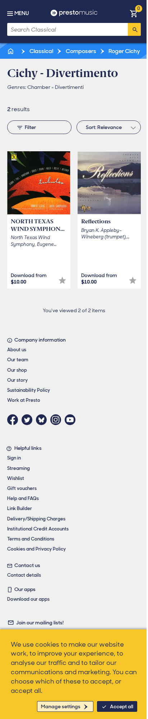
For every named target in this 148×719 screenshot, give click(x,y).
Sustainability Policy (28, 390)
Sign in (14, 458)
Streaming (18, 468)
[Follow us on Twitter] (29, 419)
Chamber (38, 87)
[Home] (11, 51)
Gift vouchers (22, 488)
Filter (30, 127)
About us (16, 350)
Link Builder (19, 508)
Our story (17, 380)
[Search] (134, 29)
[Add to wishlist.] (62, 280)
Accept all (121, 706)
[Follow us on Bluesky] (43, 419)
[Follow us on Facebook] (14, 419)
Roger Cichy (123, 51)
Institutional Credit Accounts (38, 529)
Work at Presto (23, 400)
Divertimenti (69, 87)
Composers (80, 51)
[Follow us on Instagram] (57, 419)
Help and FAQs (23, 498)
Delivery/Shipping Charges (36, 519)
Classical (40, 51)
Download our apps (28, 599)
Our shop (17, 370)
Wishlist (15, 478)
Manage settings (60, 706)
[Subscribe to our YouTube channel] (72, 419)
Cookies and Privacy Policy (36, 549)
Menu (21, 13)
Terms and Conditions (30, 539)
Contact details (24, 575)
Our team (17, 360)
